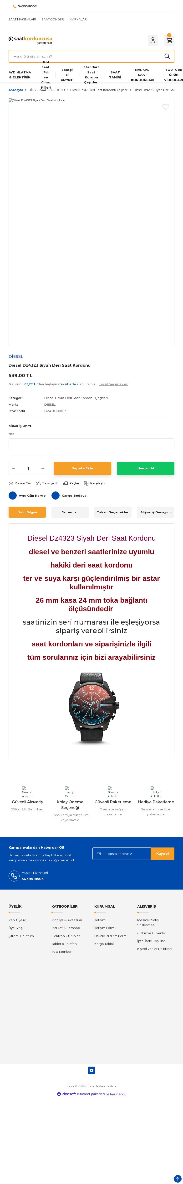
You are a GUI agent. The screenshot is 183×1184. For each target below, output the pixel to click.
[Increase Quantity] (43, 468)
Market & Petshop (65, 928)
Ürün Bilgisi (27, 512)
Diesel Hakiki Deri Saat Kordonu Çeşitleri (76, 398)
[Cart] (169, 40)
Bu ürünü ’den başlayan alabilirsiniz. (68, 384)
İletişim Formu (105, 928)
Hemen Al (145, 468)
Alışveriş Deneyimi (156, 512)
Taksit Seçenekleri (113, 512)
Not (11, 434)
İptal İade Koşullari (151, 941)
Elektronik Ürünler (65, 936)
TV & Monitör (61, 951)
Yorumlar (70, 512)
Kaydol (162, 854)
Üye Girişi (16, 928)
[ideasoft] (66, 1094)
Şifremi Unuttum (21, 936)
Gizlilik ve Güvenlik (151, 933)
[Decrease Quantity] (13, 468)
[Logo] (30, 40)
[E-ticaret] (91, 1094)
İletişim (99, 920)
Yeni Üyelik (17, 920)
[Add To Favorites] (166, 106)
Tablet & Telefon (64, 944)
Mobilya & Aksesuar (66, 920)
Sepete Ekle (82, 468)
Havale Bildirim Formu (111, 936)
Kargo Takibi (104, 944)
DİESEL (50, 404)
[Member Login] (153, 40)
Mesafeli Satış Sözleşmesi (147, 922)
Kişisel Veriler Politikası (154, 949)
